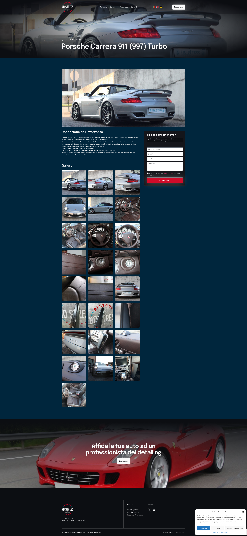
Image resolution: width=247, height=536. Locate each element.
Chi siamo (103, 7)
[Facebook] (154, 510)
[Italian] (154, 7)
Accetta (204, 528)
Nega (218, 528)
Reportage (124, 7)
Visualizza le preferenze (234, 528)
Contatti (134, 7)
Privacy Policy (224, 532)
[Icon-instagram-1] (149, 510)
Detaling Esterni (133, 512)
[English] (157, 7)
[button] (243, 512)
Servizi (112, 7)
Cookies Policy (216, 532)
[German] (161, 7)
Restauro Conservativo (136, 515)
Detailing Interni (133, 509)
